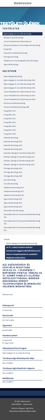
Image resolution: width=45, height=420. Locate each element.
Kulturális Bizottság (11, 138)
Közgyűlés (8, 49)
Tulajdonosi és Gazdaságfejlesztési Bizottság (21, 60)
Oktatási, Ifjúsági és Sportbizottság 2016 (19, 164)
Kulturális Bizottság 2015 (13, 145)
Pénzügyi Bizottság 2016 (13, 176)
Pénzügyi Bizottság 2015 (13, 172)
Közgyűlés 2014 (10, 126)
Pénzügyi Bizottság (11, 57)
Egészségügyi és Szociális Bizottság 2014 (19, 80)
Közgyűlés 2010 (10, 111)
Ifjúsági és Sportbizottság (13, 37)
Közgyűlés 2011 (10, 115)
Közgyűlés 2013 (10, 122)
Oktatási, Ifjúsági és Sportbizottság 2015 (19, 161)
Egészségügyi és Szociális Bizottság (17, 34)
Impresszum (27, 404)
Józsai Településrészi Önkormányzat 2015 (19, 95)
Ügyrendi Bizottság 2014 (13, 199)
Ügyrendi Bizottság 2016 (13, 207)
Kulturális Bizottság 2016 (13, 149)
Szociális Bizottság (11, 184)
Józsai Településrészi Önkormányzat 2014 (19, 92)
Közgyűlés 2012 (10, 118)
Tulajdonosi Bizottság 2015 (14, 191)
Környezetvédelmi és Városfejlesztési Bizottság (22, 45)
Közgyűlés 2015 (10, 130)
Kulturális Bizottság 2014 (13, 141)
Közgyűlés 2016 (10, 134)
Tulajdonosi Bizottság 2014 (14, 187)
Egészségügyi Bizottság (13, 76)
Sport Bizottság (10, 180)
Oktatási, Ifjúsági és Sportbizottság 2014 (19, 157)
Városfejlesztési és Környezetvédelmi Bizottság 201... (22, 215)
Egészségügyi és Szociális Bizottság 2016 (19, 88)
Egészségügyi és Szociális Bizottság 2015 (19, 84)
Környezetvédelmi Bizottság (14, 103)
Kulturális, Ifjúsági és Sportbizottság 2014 (19, 153)
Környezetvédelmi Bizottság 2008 (16, 107)
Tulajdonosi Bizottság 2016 (14, 195)
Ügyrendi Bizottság (11, 64)
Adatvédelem (16, 404)
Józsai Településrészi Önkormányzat (17, 41)
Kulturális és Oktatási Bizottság (15, 53)
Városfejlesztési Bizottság (14, 210)
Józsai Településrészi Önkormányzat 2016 (19, 99)
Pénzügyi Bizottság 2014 (13, 168)
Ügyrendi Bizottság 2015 (13, 203)
